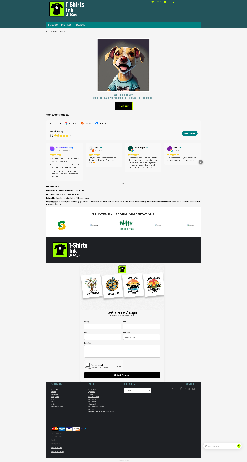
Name (124, 322)
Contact (53, 404)
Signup (53, 401)
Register (159, 2)
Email (85, 332)
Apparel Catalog (91, 392)
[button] (173, 2)
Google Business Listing (57, 406)
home (48, 31)
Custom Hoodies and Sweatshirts (96, 406)
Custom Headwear (92, 401)
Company (86, 322)
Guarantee (53, 392)
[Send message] (239, 446)
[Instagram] (185, 388)
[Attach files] (206, 446)
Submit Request (122, 375)
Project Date (126, 332)
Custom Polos (91, 409)
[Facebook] (173, 388)
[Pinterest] (181, 388)
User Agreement (55, 397)
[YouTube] (189, 388)
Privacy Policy (54, 394)
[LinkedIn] (193, 388)
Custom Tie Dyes (92, 399)
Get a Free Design (92, 389)
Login (152, 2)
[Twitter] (177, 388)
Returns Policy (54, 389)
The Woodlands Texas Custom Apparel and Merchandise (101, 411)
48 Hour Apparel (92, 404)
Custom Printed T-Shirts (93, 397)
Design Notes (87, 343)
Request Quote (91, 394)
